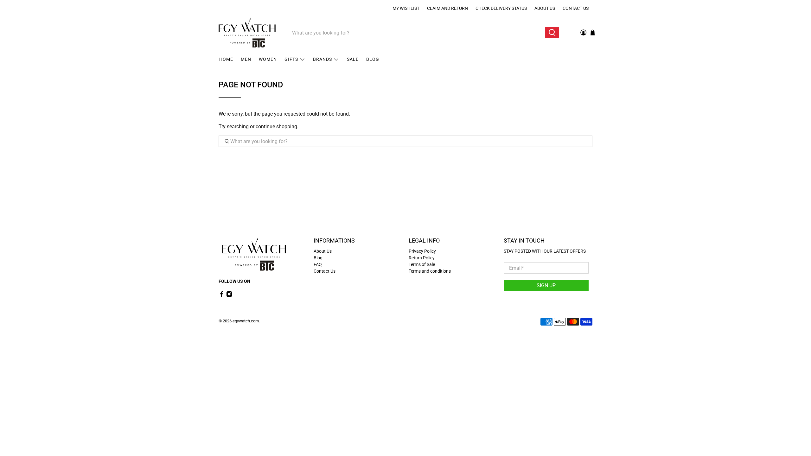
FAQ (318, 264)
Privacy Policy (422, 251)
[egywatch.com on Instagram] (229, 295)
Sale (353, 59)
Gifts (291, 59)
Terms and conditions (430, 271)
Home (226, 59)
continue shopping (276, 127)
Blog (372, 59)
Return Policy (422, 257)
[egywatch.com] (247, 32)
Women (268, 59)
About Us (544, 8)
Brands (322, 59)
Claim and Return (447, 8)
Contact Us (576, 8)
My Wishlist (406, 8)
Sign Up (546, 285)
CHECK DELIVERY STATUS (501, 8)
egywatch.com (246, 321)
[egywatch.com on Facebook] (222, 295)
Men (246, 59)
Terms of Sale (422, 264)
